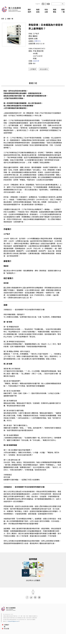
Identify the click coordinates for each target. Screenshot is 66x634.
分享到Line (35, 597)
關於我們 (29, 10)
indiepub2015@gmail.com (13, 621)
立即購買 (32, 69)
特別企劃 (46, 10)
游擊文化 (37, 41)
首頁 (2, 19)
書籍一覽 (63, 10)
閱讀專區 (54, 10)
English (38, 4)
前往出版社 (44, 69)
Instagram (45, 4)
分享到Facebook (27, 597)
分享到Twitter (31, 597)
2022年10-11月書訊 (33, 580)
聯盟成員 (37, 10)
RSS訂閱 (6, 629)
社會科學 (36, 61)
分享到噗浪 (39, 597)
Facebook (43, 4)
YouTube (48, 4)
